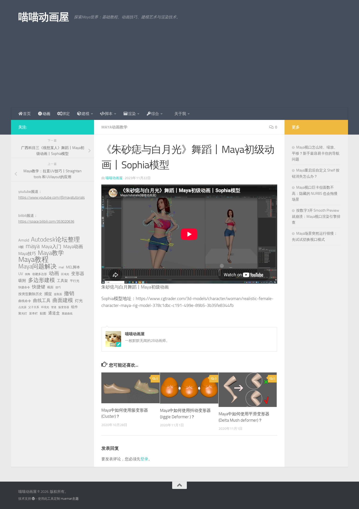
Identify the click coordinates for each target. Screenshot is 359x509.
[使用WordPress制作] (33, 498)
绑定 (66, 113)
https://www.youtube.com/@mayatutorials (51, 197)
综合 (155, 113)
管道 (53, 307)
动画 (46, 113)
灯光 (79, 300)
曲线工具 (42, 300)
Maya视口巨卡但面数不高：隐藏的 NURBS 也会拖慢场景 (315, 193)
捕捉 (48, 294)
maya (33, 246)
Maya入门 (51, 246)
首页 (27, 113)
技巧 (58, 287)
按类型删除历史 (30, 294)
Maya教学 (51, 253)
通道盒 (54, 313)
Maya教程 (33, 260)
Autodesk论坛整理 (55, 240)
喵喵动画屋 (43, 17)
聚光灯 (22, 313)
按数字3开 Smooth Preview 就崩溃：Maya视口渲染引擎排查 (316, 216)
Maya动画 (73, 246)
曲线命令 (24, 301)
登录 (144, 459)
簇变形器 (63, 307)
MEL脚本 (73, 267)
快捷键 (38, 286)
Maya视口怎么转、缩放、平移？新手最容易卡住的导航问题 (315, 153)
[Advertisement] (179, 71)
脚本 (109, 113)
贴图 (43, 313)
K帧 (21, 247)
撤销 (69, 293)
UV (20, 273)
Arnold (23, 240)
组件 (74, 307)
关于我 (180, 113)
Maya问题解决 (37, 266)
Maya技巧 (27, 253)
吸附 (22, 280)
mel (61, 267)
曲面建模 (63, 300)
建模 (85, 113)
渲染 (132, 113)
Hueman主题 (70, 498)
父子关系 (33, 307)
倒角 (27, 274)
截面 (50, 287)
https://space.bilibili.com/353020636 (46, 221)
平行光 (74, 281)
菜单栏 (33, 313)
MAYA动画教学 (114, 127)
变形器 (77, 273)
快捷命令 (24, 287)
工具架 (62, 280)
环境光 (45, 307)
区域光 (65, 274)
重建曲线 (67, 313)
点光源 (22, 307)
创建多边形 (39, 274)
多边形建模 (41, 280)
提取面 (58, 294)
